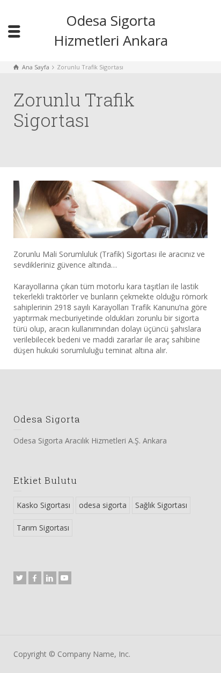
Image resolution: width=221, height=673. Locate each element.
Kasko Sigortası (43, 505)
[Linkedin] (49, 577)
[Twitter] (19, 577)
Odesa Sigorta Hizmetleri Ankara (111, 30)
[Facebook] (34, 577)
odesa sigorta (103, 505)
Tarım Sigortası (43, 527)
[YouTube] (64, 577)
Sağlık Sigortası (161, 505)
